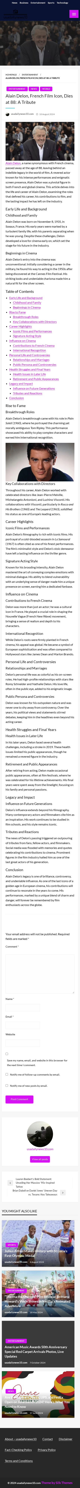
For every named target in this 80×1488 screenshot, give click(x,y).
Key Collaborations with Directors (35, 321)
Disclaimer (65, 1439)
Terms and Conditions (19, 1460)
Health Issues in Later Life (29, 374)
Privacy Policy (47, 1449)
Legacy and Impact (21, 383)
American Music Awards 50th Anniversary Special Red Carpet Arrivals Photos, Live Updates (36, 1351)
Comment (12, 946)
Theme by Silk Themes (56, 1483)
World (46, 89)
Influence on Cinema (22, 340)
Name (10, 998)
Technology (62, 2)
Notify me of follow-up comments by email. (35, 1074)
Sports (51, 2)
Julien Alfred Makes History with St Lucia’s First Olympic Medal (36, 1253)
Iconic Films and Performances (32, 331)
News (14, 2)
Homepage (11, 74)
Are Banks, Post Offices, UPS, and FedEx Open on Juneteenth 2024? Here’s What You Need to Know (37, 1402)
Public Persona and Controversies (34, 364)
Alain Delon (13, 163)
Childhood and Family (27, 302)
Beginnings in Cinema (27, 307)
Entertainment (38, 2)
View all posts (40, 1159)
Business (24, 2)
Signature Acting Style (27, 336)
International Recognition (29, 350)
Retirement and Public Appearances (36, 379)
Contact (47, 1439)
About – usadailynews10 (20, 1439)
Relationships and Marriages (31, 359)
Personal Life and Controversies (29, 355)
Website (10, 1034)
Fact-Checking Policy (18, 1449)
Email (10, 1016)
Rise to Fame (17, 312)
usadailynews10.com (22, 113)
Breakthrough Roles (26, 317)
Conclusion (16, 398)
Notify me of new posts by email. (28, 1085)
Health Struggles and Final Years (29, 369)
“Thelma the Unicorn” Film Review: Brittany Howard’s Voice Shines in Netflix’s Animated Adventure (37, 1301)
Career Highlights (20, 326)
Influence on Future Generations (34, 388)
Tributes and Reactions (27, 393)
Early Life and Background (25, 298)
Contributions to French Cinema (34, 345)
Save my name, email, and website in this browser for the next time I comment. (37, 1063)
